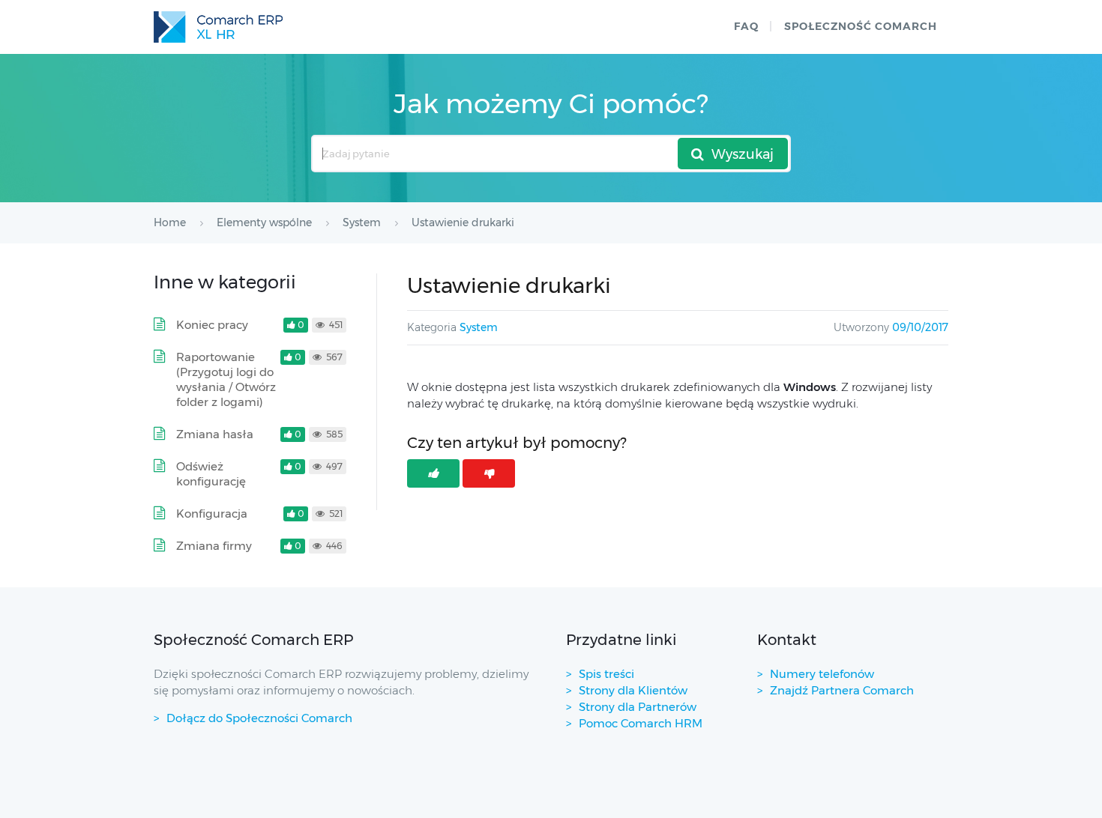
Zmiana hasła (214, 434)
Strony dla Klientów (633, 690)
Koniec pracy (212, 325)
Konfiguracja (211, 513)
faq (746, 26)
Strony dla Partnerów (637, 707)
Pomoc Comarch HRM (640, 723)
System (479, 327)
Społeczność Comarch (860, 26)
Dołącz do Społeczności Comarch (259, 718)
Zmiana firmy (214, 546)
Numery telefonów (822, 674)
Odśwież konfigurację (211, 473)
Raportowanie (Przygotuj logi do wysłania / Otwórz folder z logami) (226, 379)
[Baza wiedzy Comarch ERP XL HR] (218, 27)
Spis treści (606, 674)
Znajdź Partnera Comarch (842, 690)
